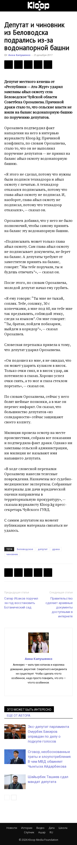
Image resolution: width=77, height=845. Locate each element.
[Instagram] (43, 689)
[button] (7, 5)
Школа (63, 828)
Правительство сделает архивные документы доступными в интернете (59, 607)
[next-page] (13, 797)
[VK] (28, 64)
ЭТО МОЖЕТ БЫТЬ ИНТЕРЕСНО (29, 709)
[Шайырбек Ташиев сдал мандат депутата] (15, 781)
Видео (40, 828)
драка (56, 549)
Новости (11, 828)
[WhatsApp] (48, 64)
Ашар (42, 832)
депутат (42, 549)
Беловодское (25, 549)
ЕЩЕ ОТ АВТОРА (18, 715)
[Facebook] (8, 64)
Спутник (29, 832)
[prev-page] (7, 797)
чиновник (12, 554)
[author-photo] (38, 653)
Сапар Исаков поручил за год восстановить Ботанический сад (21, 603)
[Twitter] (18, 64)
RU (51, 832)
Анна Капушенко (19, 55)
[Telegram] (38, 64)
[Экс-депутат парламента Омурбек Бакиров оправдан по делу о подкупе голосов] (15, 731)
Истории (26, 828)
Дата (52, 828)
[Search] (71, 5)
